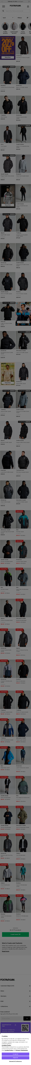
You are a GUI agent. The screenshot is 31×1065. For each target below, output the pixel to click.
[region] (15, 1049)
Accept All (15, 1054)
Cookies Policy (6, 1045)
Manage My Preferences (15, 1061)
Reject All (15, 1057)
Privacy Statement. (22, 1050)
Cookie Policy (9, 1050)
